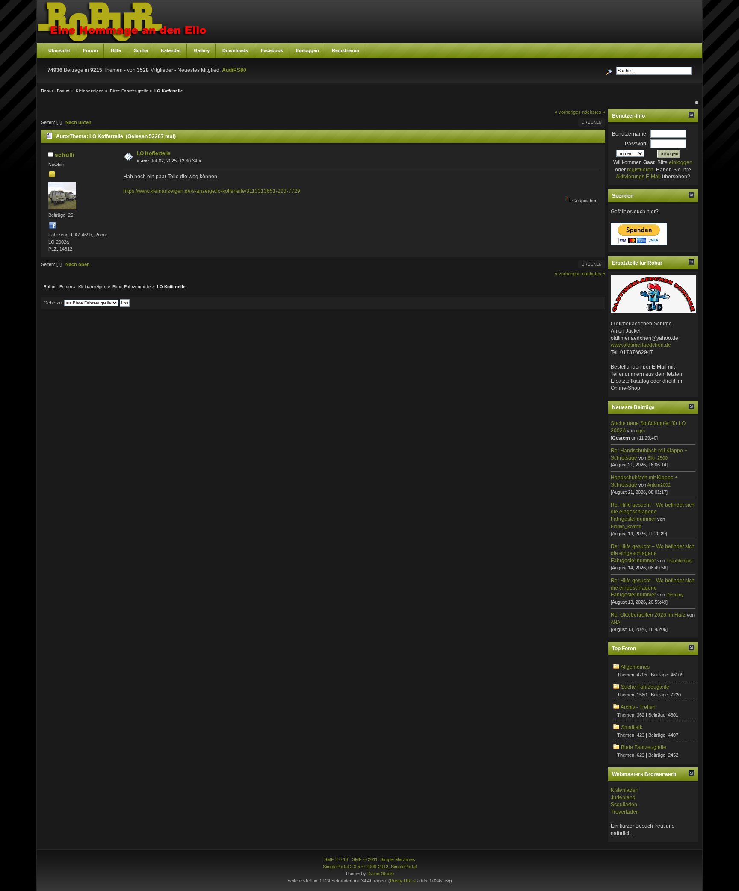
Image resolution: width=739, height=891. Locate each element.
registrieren (640, 170)
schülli (64, 154)
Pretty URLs (403, 880)
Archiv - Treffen (638, 707)
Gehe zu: (53, 302)
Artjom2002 (659, 484)
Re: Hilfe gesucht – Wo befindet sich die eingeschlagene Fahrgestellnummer (653, 512)
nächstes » (593, 112)
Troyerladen (625, 812)
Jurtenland (623, 797)
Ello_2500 (657, 457)
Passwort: (636, 144)
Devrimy (675, 594)
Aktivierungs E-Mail (638, 177)
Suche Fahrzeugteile (645, 687)
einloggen (680, 162)
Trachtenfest (679, 560)
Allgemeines (635, 667)
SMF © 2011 (365, 859)
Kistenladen (624, 790)
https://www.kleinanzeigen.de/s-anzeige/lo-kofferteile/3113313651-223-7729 (211, 191)
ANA (615, 622)
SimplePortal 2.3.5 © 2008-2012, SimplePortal (370, 866)
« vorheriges (568, 112)
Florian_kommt (626, 526)
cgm (640, 430)
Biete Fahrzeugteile (643, 747)
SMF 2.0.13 (336, 859)
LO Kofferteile (154, 153)
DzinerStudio (380, 873)
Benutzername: (629, 134)
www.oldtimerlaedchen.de (641, 345)
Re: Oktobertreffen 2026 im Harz (648, 615)
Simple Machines (397, 859)
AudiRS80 (234, 70)
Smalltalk (631, 727)
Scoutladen (624, 805)
